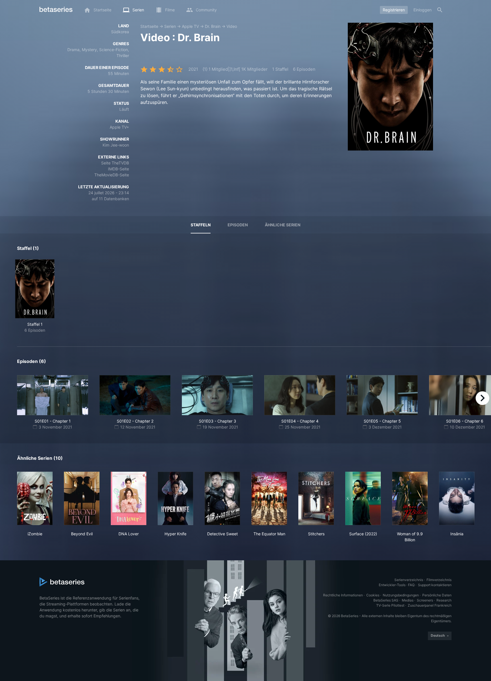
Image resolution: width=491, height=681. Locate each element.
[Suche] (439, 10)
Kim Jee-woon (116, 145)
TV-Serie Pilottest (390, 605)
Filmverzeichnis (439, 580)
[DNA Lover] (128, 498)
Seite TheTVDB (115, 162)
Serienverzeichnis (408, 580)
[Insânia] (457, 498)
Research (444, 600)
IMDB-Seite (118, 168)
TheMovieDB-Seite (111, 174)
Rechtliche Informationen (343, 595)
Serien (170, 26)
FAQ (411, 585)
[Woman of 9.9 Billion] (410, 498)
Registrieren (394, 9)
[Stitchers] (316, 498)
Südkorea (120, 31)
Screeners (425, 600)
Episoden (238, 224)
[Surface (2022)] (363, 498)
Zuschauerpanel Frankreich (430, 605)
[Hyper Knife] (175, 498)
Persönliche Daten (437, 595)
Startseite (149, 26)
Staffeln (201, 224)
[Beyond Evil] (81, 498)
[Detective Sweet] (222, 498)
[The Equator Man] (269, 498)
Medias (407, 600)
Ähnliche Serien (282, 224)
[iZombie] (35, 498)
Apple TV (190, 26)
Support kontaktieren (435, 585)
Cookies (372, 595)
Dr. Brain (212, 26)
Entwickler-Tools (392, 585)
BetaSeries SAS (385, 600)
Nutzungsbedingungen (401, 595)
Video (231, 26)
